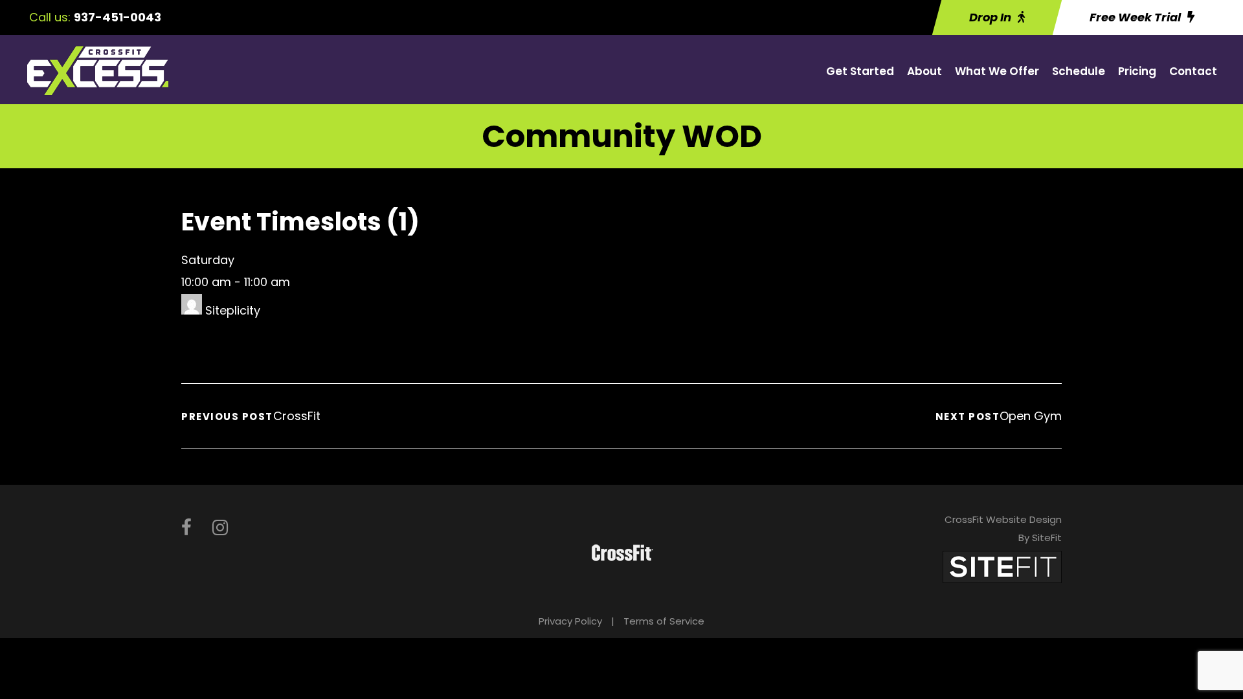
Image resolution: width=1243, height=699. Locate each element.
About (924, 71)
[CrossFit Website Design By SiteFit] (1002, 566)
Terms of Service (663, 621)
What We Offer (997, 71)
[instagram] (220, 528)
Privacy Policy (570, 621)
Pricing (1137, 71)
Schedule (1078, 71)
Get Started (860, 71)
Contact (1193, 71)
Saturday (207, 260)
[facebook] (186, 528)
